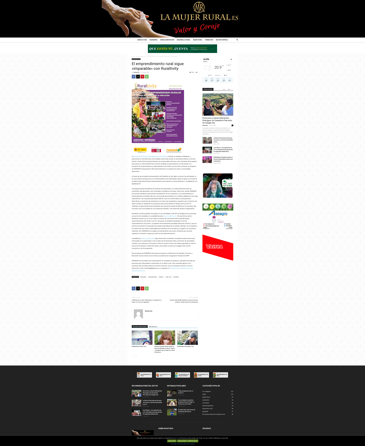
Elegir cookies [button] (171, 441)
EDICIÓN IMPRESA (222, 40)
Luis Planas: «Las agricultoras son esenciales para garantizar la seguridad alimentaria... (223, 149)
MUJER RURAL (197, 40)
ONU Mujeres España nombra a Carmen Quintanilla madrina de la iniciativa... (223, 159)
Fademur (161, 277)
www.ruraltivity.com (170, 216)
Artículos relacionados (140, 326)
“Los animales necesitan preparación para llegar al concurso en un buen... (186, 402)
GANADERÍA (153, 40)
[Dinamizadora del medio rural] (187, 338)
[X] (138, 76)
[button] (237, 40)
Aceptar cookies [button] (182, 441)
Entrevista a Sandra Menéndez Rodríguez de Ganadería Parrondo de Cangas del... (217, 120)
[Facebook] (134, 76)
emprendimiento (152, 277)
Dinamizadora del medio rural (185, 346)
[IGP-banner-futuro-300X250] (217, 198)
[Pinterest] (142, 76)
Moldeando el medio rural (139, 346)
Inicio (133, 56)
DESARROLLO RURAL (183, 40)
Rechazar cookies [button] (192, 441)
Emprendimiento (140, 56)
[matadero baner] (217, 229)
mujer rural (168, 277)
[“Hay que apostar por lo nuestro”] (172, 393)
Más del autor (153, 326)
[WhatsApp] (147, 76)
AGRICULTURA (142, 40)
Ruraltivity (176, 277)
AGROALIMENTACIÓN (167, 40)
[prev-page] (133, 356)
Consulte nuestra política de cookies (182, 444)
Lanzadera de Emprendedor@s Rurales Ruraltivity (150, 156)
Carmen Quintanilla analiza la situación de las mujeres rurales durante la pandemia (184, 301)
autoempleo (143, 277)
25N (224, 89)
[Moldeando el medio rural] (142, 338)
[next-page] (136, 356)
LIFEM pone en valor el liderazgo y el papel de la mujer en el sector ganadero (146, 301)
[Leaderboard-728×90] (182, 52)
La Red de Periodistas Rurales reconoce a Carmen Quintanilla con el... (223, 140)
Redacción (136, 72)
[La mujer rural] (182, 19)
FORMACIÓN (209, 40)
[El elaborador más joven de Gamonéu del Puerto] (172, 412)
